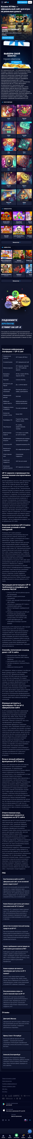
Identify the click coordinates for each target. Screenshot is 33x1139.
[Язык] (26, 1120)
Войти (30, 2)
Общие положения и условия (9, 1078)
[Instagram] (3, 1120)
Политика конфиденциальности (9, 1083)
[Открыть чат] (30, 1131)
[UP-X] (6, 2)
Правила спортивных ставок (8, 1086)
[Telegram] (8, 1120)
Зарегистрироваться (22, 2)
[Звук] (30, 1120)
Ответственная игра (7, 1081)
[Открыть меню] (2, 2)
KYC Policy (4, 1091)
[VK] (6, 1120)
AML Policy (4, 1089)
